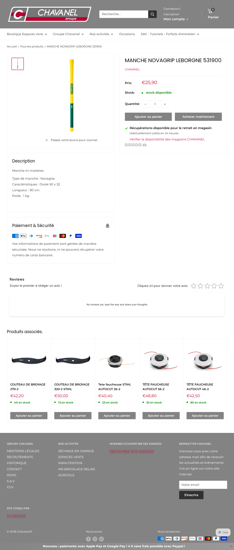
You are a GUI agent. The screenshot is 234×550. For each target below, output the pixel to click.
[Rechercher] (152, 14)
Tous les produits (31, 46)
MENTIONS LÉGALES (23, 451)
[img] (133, 145)
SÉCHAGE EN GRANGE (76, 451)
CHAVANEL (132, 69)
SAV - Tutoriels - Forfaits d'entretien (168, 34)
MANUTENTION (70, 463)
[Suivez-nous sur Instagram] (95, 539)
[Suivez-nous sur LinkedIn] (101, 539)
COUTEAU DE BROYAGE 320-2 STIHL (71, 387)
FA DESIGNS (16, 516)
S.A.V (11, 481)
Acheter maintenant (198, 117)
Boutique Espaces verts (25, 34)
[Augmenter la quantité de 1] (164, 104)
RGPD (11, 475)
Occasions (127, 34)
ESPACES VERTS (71, 457)
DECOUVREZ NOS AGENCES (132, 451)
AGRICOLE (66, 475)
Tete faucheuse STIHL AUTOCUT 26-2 (114, 387)
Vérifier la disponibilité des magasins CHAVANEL (167, 139)
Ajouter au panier (148, 117)
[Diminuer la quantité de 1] (145, 104)
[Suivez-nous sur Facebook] (88, 539)
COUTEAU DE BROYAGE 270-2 (27, 387)
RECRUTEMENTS (20, 457)
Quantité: (132, 104)
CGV (10, 487)
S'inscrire (191, 495)
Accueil (12, 46)
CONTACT (14, 469)
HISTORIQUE (17, 463)
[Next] (227, 380)
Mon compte (175, 19)
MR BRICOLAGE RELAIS (76, 469)
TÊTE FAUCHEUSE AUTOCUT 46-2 (200, 387)
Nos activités (99, 34)
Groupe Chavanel (66, 34)
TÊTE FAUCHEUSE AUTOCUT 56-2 (156, 387)
